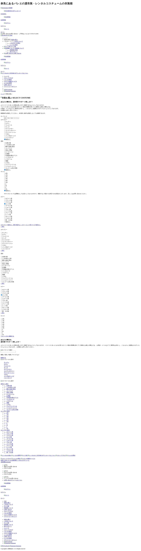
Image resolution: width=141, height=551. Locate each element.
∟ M (6, 425)
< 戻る (2, 226)
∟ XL (6, 428)
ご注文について (8, 504)
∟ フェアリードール (10, 406)
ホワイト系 (9, 198)
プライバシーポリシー (10, 86)
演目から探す (4, 384)
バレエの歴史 (8, 79)
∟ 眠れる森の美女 (10, 389)
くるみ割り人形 (10, 144)
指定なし (8, 139)
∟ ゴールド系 (8, 438)
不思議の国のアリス (11, 155)
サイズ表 (6, 506)
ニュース (6, 76)
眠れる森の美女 (10, 146)
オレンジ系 (9, 216)
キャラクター (9, 128)
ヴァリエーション (11, 132)
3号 (7, 178)
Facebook (9, 89)
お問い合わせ (8, 84)
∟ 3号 (6, 418)
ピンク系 (8, 204)
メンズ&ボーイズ (11, 136)
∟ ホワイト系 (8, 432)
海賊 (7, 161)
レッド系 (8, 214)
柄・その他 (9, 220)
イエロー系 (9, 218)
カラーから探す (5, 430)
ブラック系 (9, 200)
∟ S (5, 423)
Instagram (13, 91)
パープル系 (9, 211)
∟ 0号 (6, 413)
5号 (7, 182)
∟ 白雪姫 (7, 396)
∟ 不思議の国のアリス (11, 397)
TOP (5, 501)
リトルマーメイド (11, 166)
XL (6, 189)
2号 (7, 177)
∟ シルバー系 (8, 440)
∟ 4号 (6, 420)
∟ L (5, 426)
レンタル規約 (12, 45)
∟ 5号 (6, 421)
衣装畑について (8, 508)
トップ (3, 94)
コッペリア (9, 148)
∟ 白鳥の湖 (8, 385)
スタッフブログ (8, 78)
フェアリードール (11, 164)
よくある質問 (8, 83)
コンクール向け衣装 (11, 168)
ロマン (7, 123)
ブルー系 (8, 209)
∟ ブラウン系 (8, 435)
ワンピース (9, 125)
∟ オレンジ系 (8, 449)
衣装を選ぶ (7, 502)
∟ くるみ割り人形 (10, 387)
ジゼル (7, 162)
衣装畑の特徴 (12, 50)
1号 (7, 175)
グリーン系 (9, 213)
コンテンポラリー (11, 130)
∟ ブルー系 (8, 442)
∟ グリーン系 (8, 445)
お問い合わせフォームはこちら (13, 480)
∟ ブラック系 (8, 433)
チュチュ (8, 121)
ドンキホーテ (9, 157)
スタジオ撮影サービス (10, 81)
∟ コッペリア (8, 390)
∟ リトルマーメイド (10, 408)
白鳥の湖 (8, 143)
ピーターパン (9, 152)
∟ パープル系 (8, 444)
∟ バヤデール (8, 401)
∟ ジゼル (7, 404)
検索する (11, 336)
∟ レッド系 (8, 447)
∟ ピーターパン (9, 394)
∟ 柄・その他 (8, 452)
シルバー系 (9, 207)
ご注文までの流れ (13, 43)
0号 (7, 173)
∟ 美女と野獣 (8, 392)
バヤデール (9, 159)
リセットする (4, 336)
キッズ (7, 127)
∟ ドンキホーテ (9, 399)
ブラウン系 (9, 202)
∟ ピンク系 (8, 437)
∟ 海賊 (6, 402)
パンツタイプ (9, 137)
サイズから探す (5, 411)
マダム (7, 134)
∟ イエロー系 (8, 450)
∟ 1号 (6, 414)
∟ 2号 (6, 416)
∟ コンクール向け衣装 (11, 409)
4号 (7, 180)
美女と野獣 (9, 150)
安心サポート (12, 51)
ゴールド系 (9, 205)
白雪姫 (7, 153)
